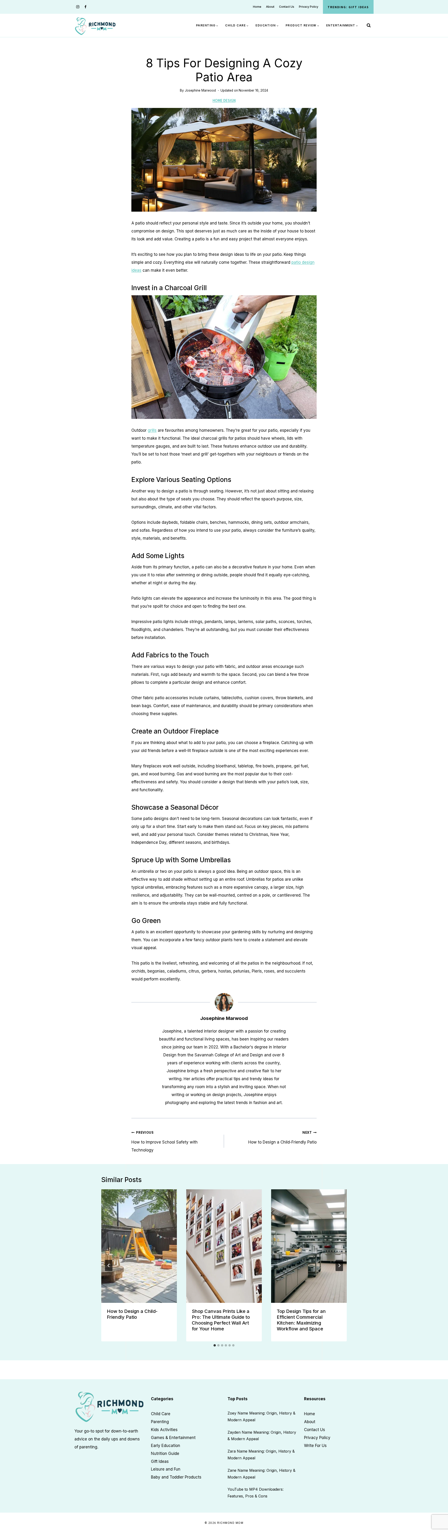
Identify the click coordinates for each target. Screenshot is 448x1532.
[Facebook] (85, 7)
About (270, 6)
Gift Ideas (160, 1461)
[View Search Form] (369, 25)
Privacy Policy (308, 6)
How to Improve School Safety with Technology (164, 1142)
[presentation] (139, 1246)
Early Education (165, 1445)
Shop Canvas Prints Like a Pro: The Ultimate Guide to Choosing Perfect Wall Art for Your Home (221, 1320)
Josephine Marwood (200, 90)
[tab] (215, 1345)
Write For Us (315, 1445)
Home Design (224, 100)
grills (152, 430)
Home (257, 6)
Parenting (160, 1421)
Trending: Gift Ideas (348, 7)
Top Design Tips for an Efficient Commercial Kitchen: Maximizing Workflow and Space (301, 1320)
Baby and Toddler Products (176, 1477)
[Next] (339, 1265)
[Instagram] (77, 7)
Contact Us (286, 6)
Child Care (160, 1413)
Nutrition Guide (165, 1453)
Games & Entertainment (173, 1437)
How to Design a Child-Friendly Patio (282, 1138)
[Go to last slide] (108, 1265)
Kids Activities (164, 1429)
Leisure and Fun (165, 1469)
